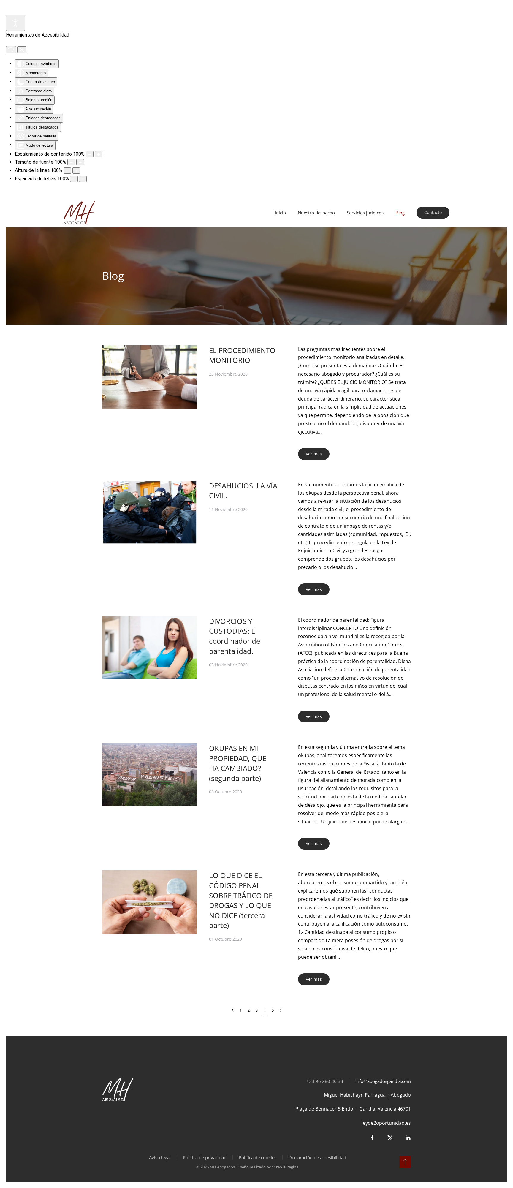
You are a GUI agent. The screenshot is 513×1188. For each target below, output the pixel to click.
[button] (405, 1162)
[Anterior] (232, 1010)
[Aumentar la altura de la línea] (76, 170)
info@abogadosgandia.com (383, 1081)
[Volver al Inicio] (80, 212)
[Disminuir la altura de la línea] (67, 170)
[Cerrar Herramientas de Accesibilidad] (21, 49)
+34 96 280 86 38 (324, 1081)
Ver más (314, 454)
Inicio (280, 213)
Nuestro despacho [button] (316, 213)
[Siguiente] (280, 1010)
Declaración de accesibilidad (317, 1157)
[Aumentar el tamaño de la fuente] (80, 162)
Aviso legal (160, 1157)
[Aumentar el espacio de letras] (83, 179)
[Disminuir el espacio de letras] (74, 179)
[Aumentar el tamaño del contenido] (98, 154)
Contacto (433, 212)
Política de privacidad (205, 1157)
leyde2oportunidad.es (386, 1123)
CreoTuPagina (286, 1167)
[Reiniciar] (11, 49)
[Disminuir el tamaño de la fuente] (71, 162)
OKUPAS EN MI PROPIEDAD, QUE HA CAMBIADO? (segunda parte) (237, 763)
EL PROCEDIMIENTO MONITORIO (242, 355)
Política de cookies (257, 1157)
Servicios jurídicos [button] (365, 213)
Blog (400, 213)
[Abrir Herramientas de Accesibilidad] (15, 23)
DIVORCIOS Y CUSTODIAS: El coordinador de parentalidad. (234, 636)
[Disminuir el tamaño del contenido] (90, 154)
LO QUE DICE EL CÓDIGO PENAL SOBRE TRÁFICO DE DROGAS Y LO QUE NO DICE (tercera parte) (241, 900)
